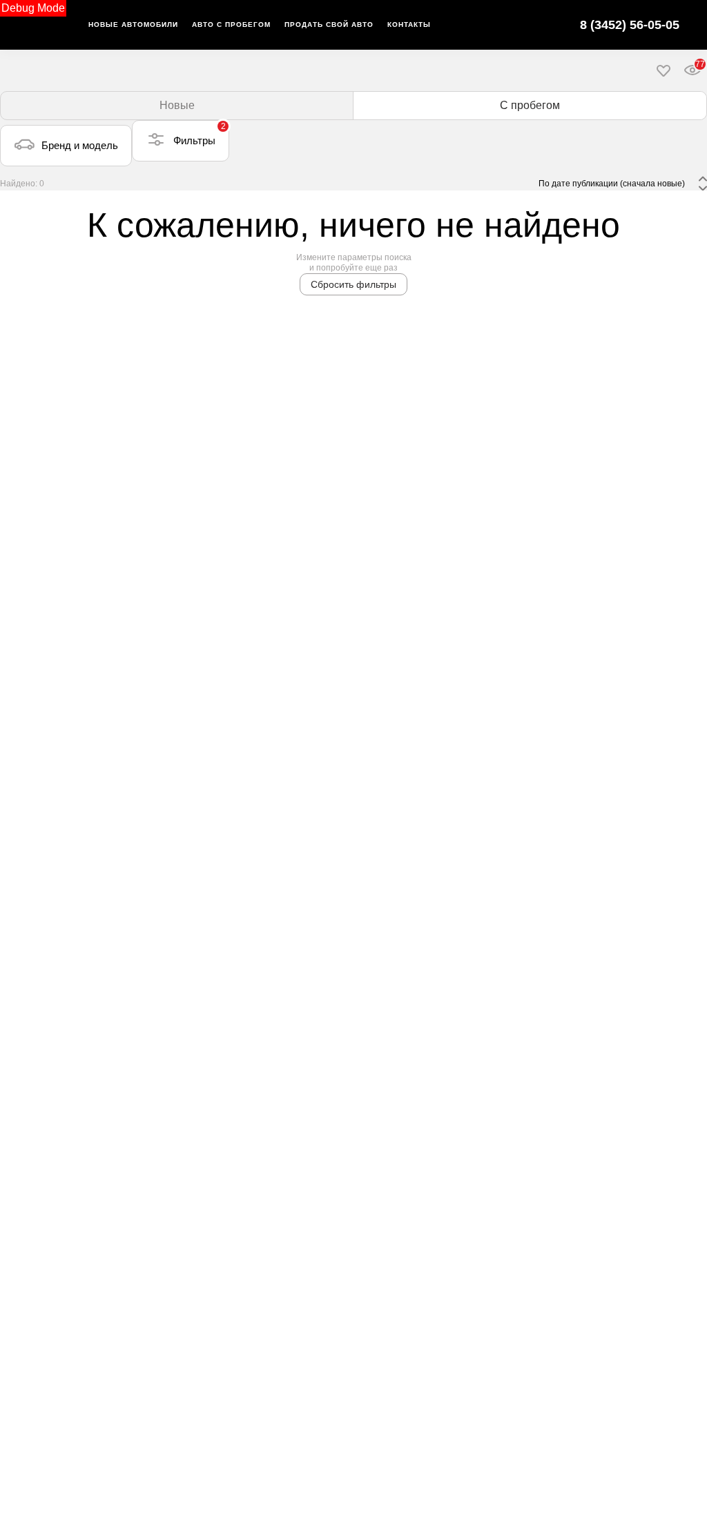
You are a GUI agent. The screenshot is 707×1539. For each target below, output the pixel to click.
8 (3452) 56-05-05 (629, 25)
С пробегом (530, 105)
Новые (177, 105)
